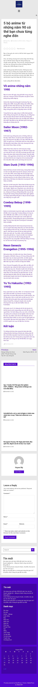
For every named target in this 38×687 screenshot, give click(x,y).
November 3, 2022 (16, 41)
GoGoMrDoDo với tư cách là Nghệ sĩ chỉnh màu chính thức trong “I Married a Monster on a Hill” (19, 415)
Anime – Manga (8, 614)
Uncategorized (8, 640)
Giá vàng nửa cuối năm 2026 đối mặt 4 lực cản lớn (17, 561)
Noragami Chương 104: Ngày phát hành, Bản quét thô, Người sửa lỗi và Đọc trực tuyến (18, 443)
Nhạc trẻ (6, 623)
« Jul (5, 668)
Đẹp (5, 617)
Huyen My (7, 41)
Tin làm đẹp (7, 634)
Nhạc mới (6, 621)
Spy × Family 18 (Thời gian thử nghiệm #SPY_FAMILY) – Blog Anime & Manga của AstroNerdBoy (17, 386)
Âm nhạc (6, 610)
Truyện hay (7, 638)
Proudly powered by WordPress (13, 683)
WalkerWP (19, 684)
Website (21, 524)
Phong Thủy (7, 627)
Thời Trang (7, 632)
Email (6, 524)
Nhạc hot (6, 619)
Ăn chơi (6, 612)
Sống (5, 630)
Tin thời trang (7, 636)
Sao (5, 629)
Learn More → (19, 471)
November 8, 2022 (9, 391)
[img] (19, 11)
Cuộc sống (7, 616)
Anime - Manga (26, 41)
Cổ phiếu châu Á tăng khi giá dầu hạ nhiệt (15, 572)
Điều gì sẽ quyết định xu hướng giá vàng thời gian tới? (18, 570)
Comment (7, 493)
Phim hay (6, 625)
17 (4, 660)
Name (6, 516)
